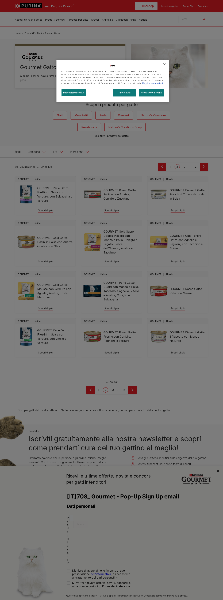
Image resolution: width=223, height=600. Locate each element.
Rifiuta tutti (124, 92)
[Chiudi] (164, 64)
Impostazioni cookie (73, 92)
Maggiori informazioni (152, 83)
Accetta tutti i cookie (151, 92)
